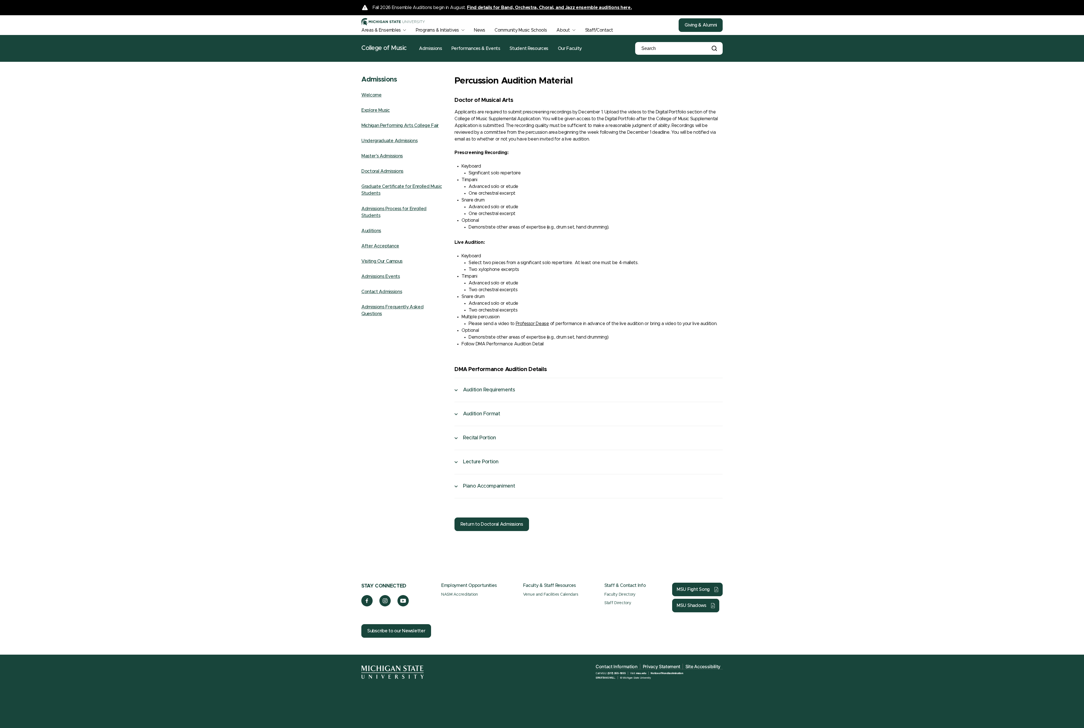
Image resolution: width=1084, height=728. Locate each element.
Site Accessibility (702, 666)
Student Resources (529, 48)
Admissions (430, 48)
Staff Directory (617, 603)
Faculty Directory (619, 595)
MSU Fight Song (693, 589)
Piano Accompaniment (489, 486)
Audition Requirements (489, 389)
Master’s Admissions (382, 156)
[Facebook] (367, 605)
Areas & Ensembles (381, 30)
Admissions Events (380, 276)
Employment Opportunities (469, 585)
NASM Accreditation (459, 595)
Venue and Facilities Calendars (550, 595)
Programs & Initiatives (437, 30)
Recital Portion (479, 437)
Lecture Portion (481, 461)
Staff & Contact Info (625, 585)
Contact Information (617, 666)
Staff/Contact (599, 30)
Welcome (371, 95)
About (563, 30)
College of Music (384, 48)
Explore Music (375, 110)
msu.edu (641, 673)
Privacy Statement (662, 666)
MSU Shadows (691, 605)
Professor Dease (532, 323)
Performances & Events (475, 48)
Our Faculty (570, 48)
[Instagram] (385, 605)
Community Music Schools (521, 30)
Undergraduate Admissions (389, 141)
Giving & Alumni (701, 25)
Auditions (371, 231)
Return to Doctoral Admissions (491, 524)
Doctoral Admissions (382, 171)
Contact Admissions (381, 292)
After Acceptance (380, 246)
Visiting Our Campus (382, 261)
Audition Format (481, 413)
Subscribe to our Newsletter (396, 631)
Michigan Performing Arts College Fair (400, 125)
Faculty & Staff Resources (549, 585)
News (479, 30)
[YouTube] (403, 605)
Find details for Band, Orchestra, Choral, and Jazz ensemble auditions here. (549, 7)
